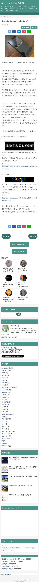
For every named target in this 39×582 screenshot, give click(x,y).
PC (3, 399)
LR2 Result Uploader (9, 387)
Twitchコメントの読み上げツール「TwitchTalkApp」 (18, 548)
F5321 (4, 373)
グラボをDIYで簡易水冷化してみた (20, 485)
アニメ (4, 421)
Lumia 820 (5, 390)
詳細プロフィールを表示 (10, 337)
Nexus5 (34, 27)
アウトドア (5, 419)
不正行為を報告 (6, 574)
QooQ (22, 581)
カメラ (4, 424)
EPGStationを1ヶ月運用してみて (20, 495)
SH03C (4, 407)
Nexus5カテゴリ (19, 251)
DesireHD (5, 370)
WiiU (3, 416)
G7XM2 (4, 375)
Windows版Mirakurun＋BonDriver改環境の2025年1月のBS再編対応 (23, 468)
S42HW (4, 404)
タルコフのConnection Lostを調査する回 (23, 476)
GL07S (4, 378)
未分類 (4, 443)
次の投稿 (6, 236)
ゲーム (4, 429)
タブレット (5, 436)
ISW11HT (5, 382)
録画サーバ (5, 446)
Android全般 (25, 27)
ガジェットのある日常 (13, 3)
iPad (3, 380)
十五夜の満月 (6, 566)
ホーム (4, 545)
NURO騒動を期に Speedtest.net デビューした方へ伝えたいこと (23, 458)
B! (19, 32)
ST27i (3, 412)
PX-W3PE (5, 402)
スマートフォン (7, 431)
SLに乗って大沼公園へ (9, 561)
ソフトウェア (6, 433)
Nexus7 (4, 397)
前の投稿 (33, 236)
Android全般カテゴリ (19, 244)
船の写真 (4, 564)
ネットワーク (6, 438)
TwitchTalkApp (7, 414)
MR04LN (4, 392)
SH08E (4, 409)
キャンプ (4, 426)
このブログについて (8, 550)
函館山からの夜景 (7, 569)
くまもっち (15, 326)
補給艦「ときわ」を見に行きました (13, 559)
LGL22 (4, 385)
